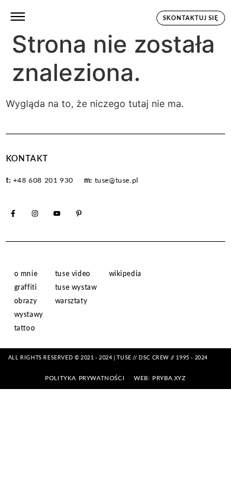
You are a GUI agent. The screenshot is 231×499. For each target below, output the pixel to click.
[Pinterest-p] (79, 213)
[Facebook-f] (13, 213)
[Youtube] (57, 213)
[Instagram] (35, 213)
